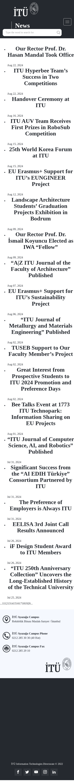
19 (26, 603)
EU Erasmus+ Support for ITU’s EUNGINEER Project (40, 177)
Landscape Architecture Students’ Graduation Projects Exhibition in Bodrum (40, 209)
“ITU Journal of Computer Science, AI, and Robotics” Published (40, 445)
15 (14, 603)
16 (17, 603)
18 (23, 603)
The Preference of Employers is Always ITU (41, 505)
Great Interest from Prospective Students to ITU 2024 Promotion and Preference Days (40, 379)
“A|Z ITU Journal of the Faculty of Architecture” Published (41, 268)
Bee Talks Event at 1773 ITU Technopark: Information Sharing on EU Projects (40, 414)
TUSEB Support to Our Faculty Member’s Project (40, 350)
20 (29, 603)
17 (20, 603)
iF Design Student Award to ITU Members (40, 549)
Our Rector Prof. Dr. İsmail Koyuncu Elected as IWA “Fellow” (40, 240)
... (1, 603)
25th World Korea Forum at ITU (40, 152)
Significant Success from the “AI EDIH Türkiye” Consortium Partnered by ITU (40, 477)
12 (6, 603)
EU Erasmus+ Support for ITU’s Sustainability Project (40, 297)
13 (9, 603)
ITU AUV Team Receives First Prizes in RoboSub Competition (40, 127)
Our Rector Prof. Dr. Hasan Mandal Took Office (41, 51)
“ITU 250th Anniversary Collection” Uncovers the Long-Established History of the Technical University (40, 577)
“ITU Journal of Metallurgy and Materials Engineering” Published (40, 325)
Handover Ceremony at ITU (40, 102)
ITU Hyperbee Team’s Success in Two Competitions (41, 76)
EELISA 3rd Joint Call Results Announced (41, 527)
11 (3, 603)
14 (11, 603)
